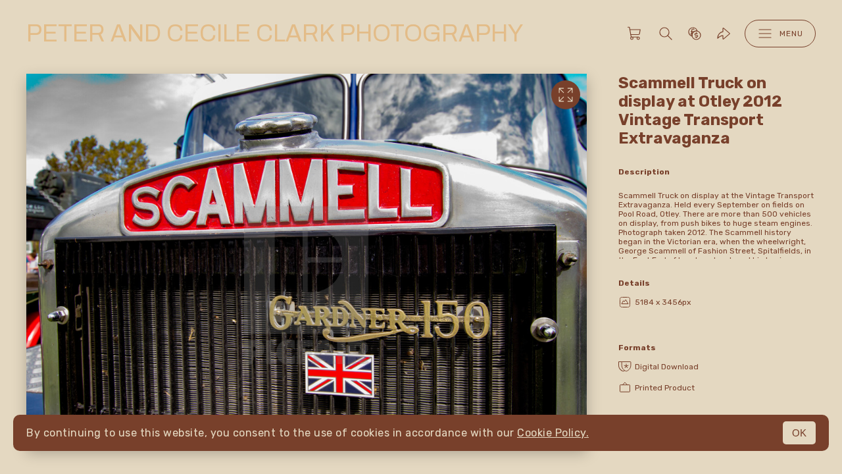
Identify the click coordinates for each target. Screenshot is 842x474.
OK (799, 432)
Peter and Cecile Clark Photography (274, 33)
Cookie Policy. (553, 433)
